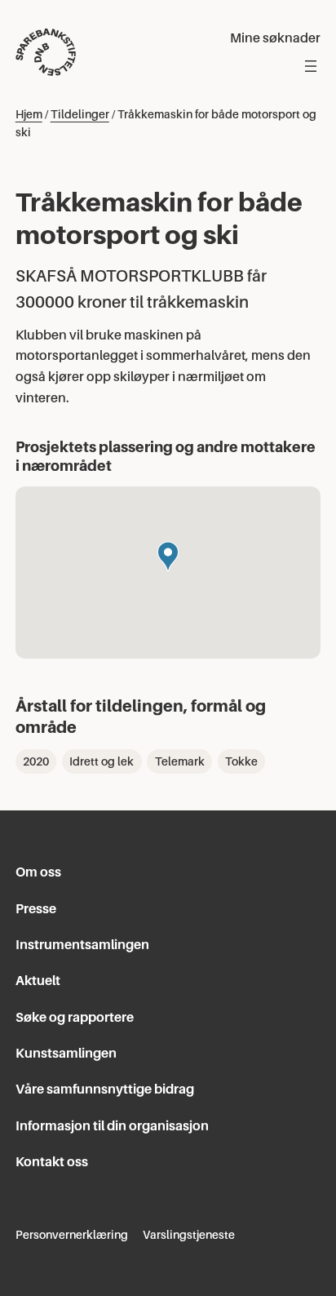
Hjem (28, 114)
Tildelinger (80, 114)
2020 (36, 761)
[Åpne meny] (311, 66)
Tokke (241, 761)
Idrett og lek (101, 761)
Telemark (180, 761)
